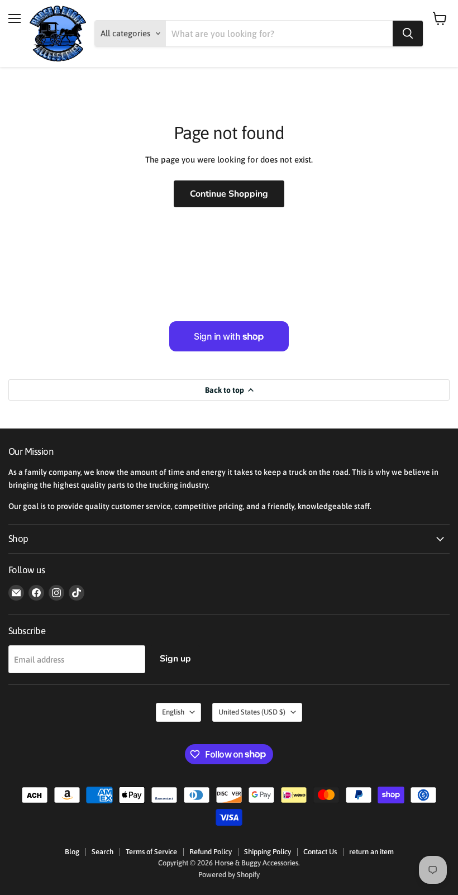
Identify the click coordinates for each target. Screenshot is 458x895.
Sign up (175, 659)
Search (102, 852)
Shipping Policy (267, 852)
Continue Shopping (229, 194)
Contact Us (320, 852)
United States (251, 712)
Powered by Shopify (229, 874)
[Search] (408, 33)
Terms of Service (151, 852)
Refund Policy (210, 852)
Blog (72, 852)
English (173, 712)
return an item (371, 852)
